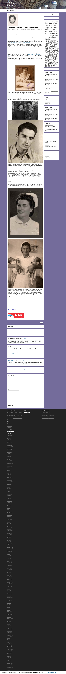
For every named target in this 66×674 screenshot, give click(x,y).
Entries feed (47, 100)
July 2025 (8, 453)
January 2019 (9, 562)
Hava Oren (13, 29)
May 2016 (8, 607)
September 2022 (9, 501)
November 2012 (9, 664)
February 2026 (9, 443)
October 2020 (9, 533)
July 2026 (8, 436)
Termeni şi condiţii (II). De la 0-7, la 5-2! (51, 129)
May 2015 (8, 624)
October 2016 (9, 600)
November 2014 (9, 632)
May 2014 (8, 640)
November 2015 (9, 615)
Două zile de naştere (53, 85)
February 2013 (9, 660)
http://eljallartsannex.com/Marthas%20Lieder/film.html (16, 60)
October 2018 (9, 566)
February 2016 (9, 611)
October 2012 (9, 666)
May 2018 (8, 573)
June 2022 (8, 505)
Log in (46, 99)
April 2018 (8, 575)
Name (9, 389)
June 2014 (8, 639)
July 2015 (8, 621)
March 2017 (8, 593)
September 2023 (9, 484)
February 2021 (9, 527)
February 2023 (9, 494)
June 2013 (8, 654)
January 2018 (9, 579)
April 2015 (8, 625)
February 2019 (9, 561)
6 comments (17, 29)
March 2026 (8, 442)
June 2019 (8, 555)
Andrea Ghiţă (11, 353)
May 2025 (8, 456)
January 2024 (9, 478)
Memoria (30, 29)
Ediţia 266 (27, 29)
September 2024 (9, 467)
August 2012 (9, 668)
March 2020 (8, 543)
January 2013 (9, 661)
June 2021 (8, 522)
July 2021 (8, 520)
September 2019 (9, 551)
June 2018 (8, 572)
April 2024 (8, 474)
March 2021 (8, 526)
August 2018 (9, 569)
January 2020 (9, 545)
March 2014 (8, 643)
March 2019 (8, 559)
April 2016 (8, 608)
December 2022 (9, 496)
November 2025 (9, 448)
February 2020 (9, 544)
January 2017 (9, 596)
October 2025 (9, 449)
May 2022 (8, 506)
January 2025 (9, 462)
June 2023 (8, 488)
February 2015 (9, 628)
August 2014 (9, 636)
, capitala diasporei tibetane (51, 127)
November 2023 (9, 481)
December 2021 (9, 513)
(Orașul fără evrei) (51, 130)
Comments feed (47, 102)
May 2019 (8, 557)
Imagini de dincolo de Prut (49, 125)
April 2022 (8, 508)
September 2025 (9, 450)
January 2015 (9, 629)
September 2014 (9, 635)
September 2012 (9, 667)
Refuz (50, 672)
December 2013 (9, 647)
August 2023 (9, 485)
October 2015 (9, 617)
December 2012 (9, 663)
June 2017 (8, 589)
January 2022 (9, 512)
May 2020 (8, 540)
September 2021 (9, 517)
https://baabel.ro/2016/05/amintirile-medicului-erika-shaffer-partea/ (20, 42)
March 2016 (8, 610)
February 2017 (9, 594)
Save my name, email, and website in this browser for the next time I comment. (19, 403)
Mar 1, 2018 (9, 29)
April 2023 (8, 491)
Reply (25, 330)
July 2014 (8, 638)
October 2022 (9, 499)
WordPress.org (47, 103)
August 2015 (9, 619)
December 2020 (9, 530)
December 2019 (9, 547)
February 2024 (9, 477)
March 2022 (8, 509)
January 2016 (9, 612)
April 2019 (8, 558)
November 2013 (9, 649)
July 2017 (8, 587)
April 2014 (8, 642)
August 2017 (9, 586)
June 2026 (8, 438)
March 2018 (8, 576)
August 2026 (9, 435)
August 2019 (9, 552)
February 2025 (9, 460)
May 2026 (8, 439)
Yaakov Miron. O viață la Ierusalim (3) (50, 126)
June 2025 (8, 455)
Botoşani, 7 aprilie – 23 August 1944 (16, 412)
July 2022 (8, 503)
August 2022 (9, 502)
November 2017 (9, 582)
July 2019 (8, 554)
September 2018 (9, 568)
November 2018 (9, 565)
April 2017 (8, 591)
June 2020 (8, 538)
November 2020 (9, 531)
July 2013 (8, 653)
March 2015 (8, 626)
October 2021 (9, 516)
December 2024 (9, 463)
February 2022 (9, 510)
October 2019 (9, 550)
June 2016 (8, 605)
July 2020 (8, 537)
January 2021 (9, 529)
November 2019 (9, 548)
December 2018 (9, 564)
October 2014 (9, 633)
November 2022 (9, 498)
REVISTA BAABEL (11, 4)
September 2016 (9, 601)
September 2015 (9, 618)
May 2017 (8, 590)
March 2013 (8, 659)
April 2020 (8, 541)
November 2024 (9, 464)
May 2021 (8, 523)
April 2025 (8, 457)
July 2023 (8, 487)
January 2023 (9, 495)
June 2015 (8, 622)
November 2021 (9, 515)
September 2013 (9, 652)
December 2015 (9, 614)
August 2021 (9, 519)
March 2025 (8, 459)
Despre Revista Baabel (10, 10)
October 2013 (9, 650)
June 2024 (8, 471)
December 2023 (9, 480)
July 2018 (8, 571)
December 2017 (9, 580)
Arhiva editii (24, 29)
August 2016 (9, 603)
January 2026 (9, 445)
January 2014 (9, 646)
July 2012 (8, 670)
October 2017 (9, 583)
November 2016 (9, 598)
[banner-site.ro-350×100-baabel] (16, 315)
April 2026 (8, 441)
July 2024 (8, 470)
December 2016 (9, 597)
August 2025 (9, 452)
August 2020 (9, 536)
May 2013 (8, 656)
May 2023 (8, 489)
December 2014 (9, 631)
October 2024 (9, 466)
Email (9, 393)
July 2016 (8, 604)
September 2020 (9, 534)
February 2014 (9, 645)
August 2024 (9, 468)
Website (9, 397)
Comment (9, 378)
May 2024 (8, 473)
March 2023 (8, 492)
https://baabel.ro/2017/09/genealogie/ (35, 34)
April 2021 (8, 524)
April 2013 (8, 657)
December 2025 (9, 446)
